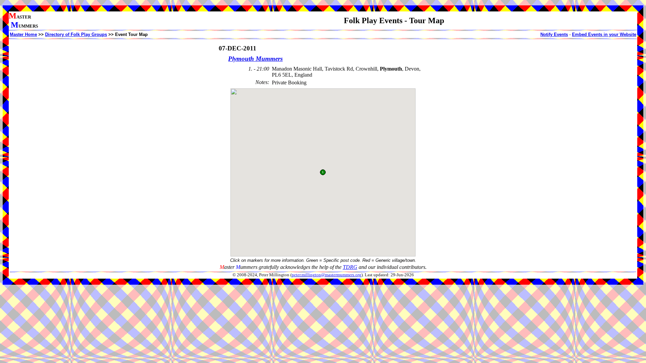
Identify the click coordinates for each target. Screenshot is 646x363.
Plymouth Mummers (255, 58)
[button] (323, 172)
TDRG (350, 267)
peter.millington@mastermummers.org (326, 275)
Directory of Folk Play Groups (76, 34)
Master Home (23, 34)
